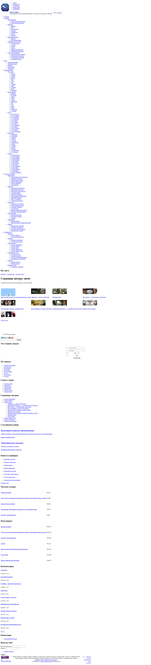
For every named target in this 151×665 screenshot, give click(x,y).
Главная (6, 16)
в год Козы (14, 130)
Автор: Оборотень (16, 245)
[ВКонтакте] (2, 337)
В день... (10, 153)
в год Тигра (14, 122)
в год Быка (14, 120)
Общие (10, 224)
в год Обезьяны (15, 131)
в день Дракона (15, 166)
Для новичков (12, 20)
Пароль (3, 648)
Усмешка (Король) (16, 197)
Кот (12, 82)
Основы (6, 18)
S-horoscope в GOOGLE (18, 259)
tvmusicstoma (4, 590)
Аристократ (14, 29)
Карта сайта (16, 7)
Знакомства (16, 4)
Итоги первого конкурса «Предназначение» (17, 430)
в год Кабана (15, 117)
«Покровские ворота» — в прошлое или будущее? (67, 309)
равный (10, 65)
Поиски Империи (16, 182)
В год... (10, 112)
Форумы (10, 234)
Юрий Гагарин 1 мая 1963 (8, 617)
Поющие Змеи (56, 297)
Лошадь (13, 87)
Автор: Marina (15, 246)
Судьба (13, 45)
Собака (13, 75)
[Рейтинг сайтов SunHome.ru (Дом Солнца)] (87, 663)
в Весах (13, 149)
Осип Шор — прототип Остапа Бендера (11, 583)
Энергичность (15, 43)
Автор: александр (16, 249)
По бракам (7, 368)
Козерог (13, 93)
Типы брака (11, 219)
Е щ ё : (3, 631)
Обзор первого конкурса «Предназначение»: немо (16, 297)
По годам (10, 71)
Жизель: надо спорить (89, 309)
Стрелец (13, 111)
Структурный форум (17, 237)
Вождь (13, 34)
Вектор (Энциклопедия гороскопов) (10, 560)
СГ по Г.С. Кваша (9, 174)
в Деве (13, 147)
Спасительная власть (17, 205)
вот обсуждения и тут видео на (8, 597)
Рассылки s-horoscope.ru (11, 474)
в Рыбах (13, 138)
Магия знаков (8, 465)
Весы (12, 108)
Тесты (15, 3)
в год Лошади (15, 128)
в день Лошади (15, 169)
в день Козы (14, 171)
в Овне (13, 139)
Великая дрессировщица (18, 211)
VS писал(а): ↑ (4, 570)
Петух (13, 73)
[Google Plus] (12, 337)
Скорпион (14, 109)
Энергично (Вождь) (17, 200)
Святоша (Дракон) (16, 207)
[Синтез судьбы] (5, 7)
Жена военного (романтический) (21, 223)
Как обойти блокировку (7, 577)
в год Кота (14, 123)
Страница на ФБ (16, 256)
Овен (12, 98)
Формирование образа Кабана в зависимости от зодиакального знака (19, 509)
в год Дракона (15, 125)
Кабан (13, 76)
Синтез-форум (15, 235)
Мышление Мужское (17, 51)
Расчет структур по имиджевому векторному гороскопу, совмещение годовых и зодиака (23, 498)
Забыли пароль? (9, 651)
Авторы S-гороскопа (10, 421)
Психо (13, 46)
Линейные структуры (14, 42)
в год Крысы (15, 119)
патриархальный (13, 62)
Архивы (10, 238)
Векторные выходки (17, 189)
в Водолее (14, 136)
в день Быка (14, 161)
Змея (12, 86)
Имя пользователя (6, 646)
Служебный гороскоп (17, 57)
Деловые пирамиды (17, 227)
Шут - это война (16, 199)
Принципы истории (17, 180)
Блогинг (10, 260)
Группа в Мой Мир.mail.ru (19, 257)
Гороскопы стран (16, 59)
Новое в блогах (15, 262)
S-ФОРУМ (16, 9)
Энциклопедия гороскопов (19, 177)
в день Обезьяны (16, 172)
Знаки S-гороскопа (9, 365)
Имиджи (10, 24)
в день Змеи (14, 167)
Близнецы (14, 101)
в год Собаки (15, 116)
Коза (12, 89)
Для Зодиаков (12, 213)
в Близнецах (15, 142)
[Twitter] (5, 337)
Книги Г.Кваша (15, 183)
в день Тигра (15, 163)
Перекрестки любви (17, 230)
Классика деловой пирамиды (8, 515)
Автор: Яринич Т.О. (17, 251)
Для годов (11, 202)
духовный (11, 68)
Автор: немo (15, 248)
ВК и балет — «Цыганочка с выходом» (94, 297)
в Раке (13, 144)
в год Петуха (15, 114)
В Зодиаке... (11, 133)
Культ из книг (4, 554)
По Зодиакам (11, 92)
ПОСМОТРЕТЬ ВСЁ (10, 639)
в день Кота (14, 164)
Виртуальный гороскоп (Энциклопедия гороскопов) (14, 549)
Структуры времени (14, 53)
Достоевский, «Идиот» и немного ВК (12, 309)
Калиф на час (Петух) (17, 204)
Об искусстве (8, 390)
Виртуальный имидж (17, 23)
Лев (12, 105)
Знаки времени (8, 70)
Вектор (13, 35)
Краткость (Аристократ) (18, 191)
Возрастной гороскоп (17, 56)
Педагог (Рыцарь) (16, 194)
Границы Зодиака (16, 216)
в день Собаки (15, 156)
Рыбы (13, 97)
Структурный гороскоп (18, 21)
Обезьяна (14, 90)
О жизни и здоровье (17, 267)
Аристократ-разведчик (18, 188)
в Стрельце (14, 152)
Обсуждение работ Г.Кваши (8, 449)
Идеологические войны (18, 229)
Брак (5, 60)
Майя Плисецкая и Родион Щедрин (10, 604)
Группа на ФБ (15, 254)
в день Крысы (15, 160)
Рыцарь (13, 31)
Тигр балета (14, 208)
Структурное (8, 391)
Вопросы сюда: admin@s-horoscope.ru (46, 660)
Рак (12, 103)
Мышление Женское (17, 49)
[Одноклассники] (7, 337)
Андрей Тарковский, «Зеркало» (9, 611)
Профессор (14, 32)
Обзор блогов (15, 263)
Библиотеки (11, 175)
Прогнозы (7, 385)
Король (13, 26)
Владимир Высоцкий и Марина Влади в (11, 624)
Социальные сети (13, 252)
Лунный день (5, 483)
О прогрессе (8, 387)
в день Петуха (15, 155)
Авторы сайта (12, 243)
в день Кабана (15, 158)
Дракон (13, 84)
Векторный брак (16, 40)
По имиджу (7, 367)
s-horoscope (7, 388)
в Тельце (13, 141)
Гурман (13, 218)
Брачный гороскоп (16, 178)
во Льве (13, 145)
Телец (13, 100)
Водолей (13, 95)
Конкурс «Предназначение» (8, 437)
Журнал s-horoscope (17, 240)
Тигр (12, 81)
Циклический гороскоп (18, 54)
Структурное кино (16, 241)
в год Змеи (14, 127)
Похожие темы (12, 265)
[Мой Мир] (10, 337)
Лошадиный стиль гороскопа (12, 443)
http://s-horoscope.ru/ (47, 661)
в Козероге (14, 134)
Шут (12, 27)
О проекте (16, 6)
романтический (12, 64)
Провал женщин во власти (19, 210)
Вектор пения (15, 221)
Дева (12, 106)
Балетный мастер (16, 215)
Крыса (13, 78)
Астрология (14, 185)
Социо (13, 48)
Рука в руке (4, 320)
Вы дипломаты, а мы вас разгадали (41, 309)
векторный (11, 67)
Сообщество (8, 232)
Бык (12, 79)
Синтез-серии (8, 384)
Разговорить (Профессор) (18, 196)
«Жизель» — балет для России (40, 297)
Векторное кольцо (13, 37)
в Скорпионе (15, 150)
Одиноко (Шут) (15, 193)
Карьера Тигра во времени (8, 504)
